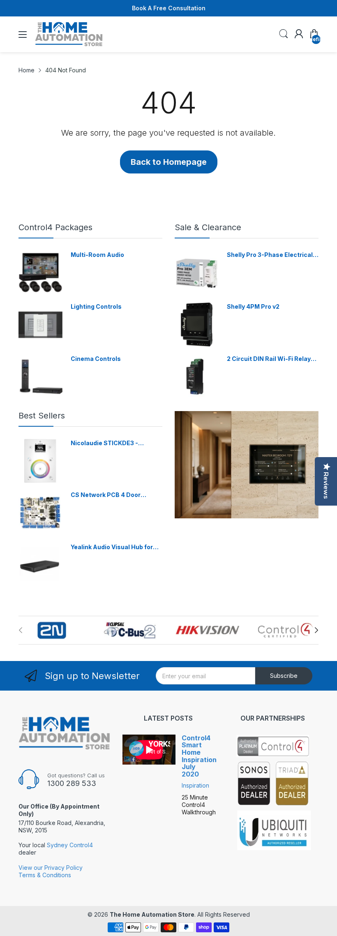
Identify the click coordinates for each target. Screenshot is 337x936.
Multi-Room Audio (97, 254)
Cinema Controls (96, 358)
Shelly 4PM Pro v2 (253, 306)
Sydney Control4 (70, 844)
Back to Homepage (169, 162)
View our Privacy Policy (50, 867)
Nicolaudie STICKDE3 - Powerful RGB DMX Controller (114, 443)
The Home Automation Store (152, 914)
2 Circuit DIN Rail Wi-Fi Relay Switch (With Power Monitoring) (269, 359)
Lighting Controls (96, 306)
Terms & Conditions (44, 874)
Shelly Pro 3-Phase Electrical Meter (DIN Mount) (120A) (270, 255)
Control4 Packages (55, 227)
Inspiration (195, 785)
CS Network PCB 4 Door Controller (106, 495)
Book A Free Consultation (168, 8)
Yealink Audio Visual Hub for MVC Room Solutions (112, 547)
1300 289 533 (71, 783)
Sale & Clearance (208, 227)
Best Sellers (41, 416)
